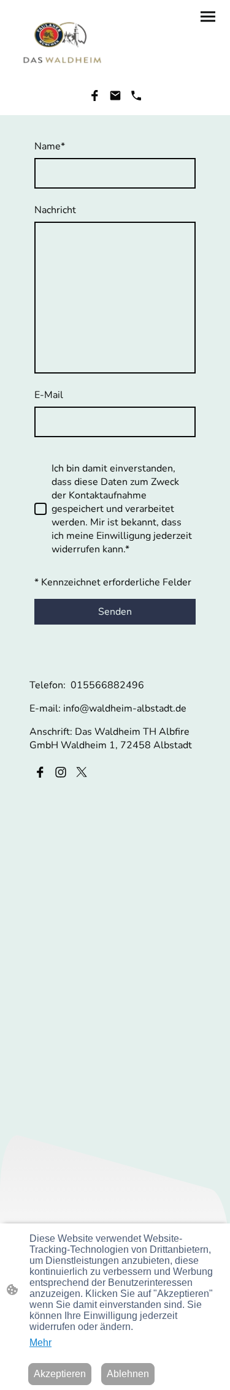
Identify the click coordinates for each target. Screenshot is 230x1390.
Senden (115, 611)
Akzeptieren (60, 1374)
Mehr (40, 1342)
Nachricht (55, 210)
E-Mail (48, 395)
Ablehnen (128, 1374)
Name (49, 146)
